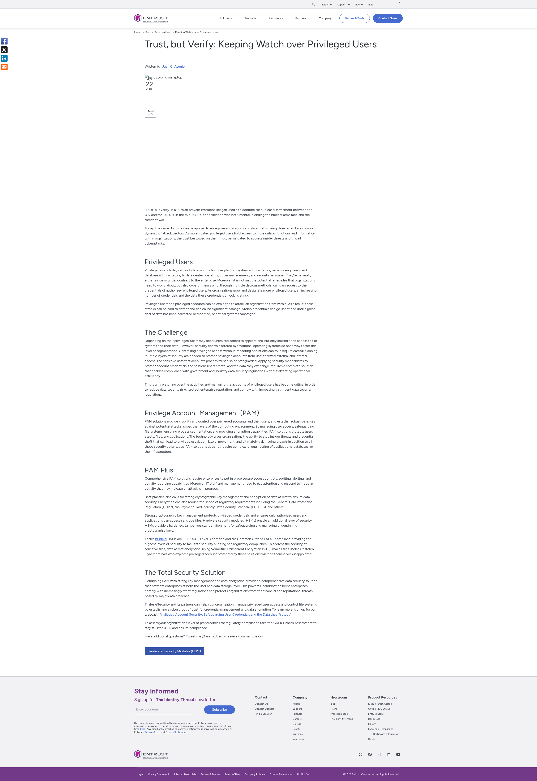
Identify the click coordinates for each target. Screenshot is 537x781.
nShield (161, 539)
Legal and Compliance (380, 728)
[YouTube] (398, 754)
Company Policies (255, 774)
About (296, 703)
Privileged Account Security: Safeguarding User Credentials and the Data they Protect (224, 614)
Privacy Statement (176, 732)
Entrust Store (376, 713)
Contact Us (261, 703)
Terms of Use (152, 732)
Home (137, 32)
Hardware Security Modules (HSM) (174, 651)
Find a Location (263, 713)
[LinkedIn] (388, 754)
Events (297, 728)
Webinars (298, 734)
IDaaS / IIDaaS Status (380, 703)
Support (297, 708)
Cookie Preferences (281, 774)
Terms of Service (210, 774)
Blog (370, 4)
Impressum (299, 739)
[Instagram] (379, 754)
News (333, 708)
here (142, 728)
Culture (297, 723)
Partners (297, 713)
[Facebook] (370, 754)
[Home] (151, 18)
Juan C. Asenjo (173, 66)
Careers (297, 718)
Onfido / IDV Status (379, 708)
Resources (374, 718)
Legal (140, 774)
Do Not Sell (303, 774)
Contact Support (264, 708)
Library (372, 723)
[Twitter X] (360, 754)
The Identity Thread (341, 718)
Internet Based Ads (185, 774)
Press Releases (339, 713)
